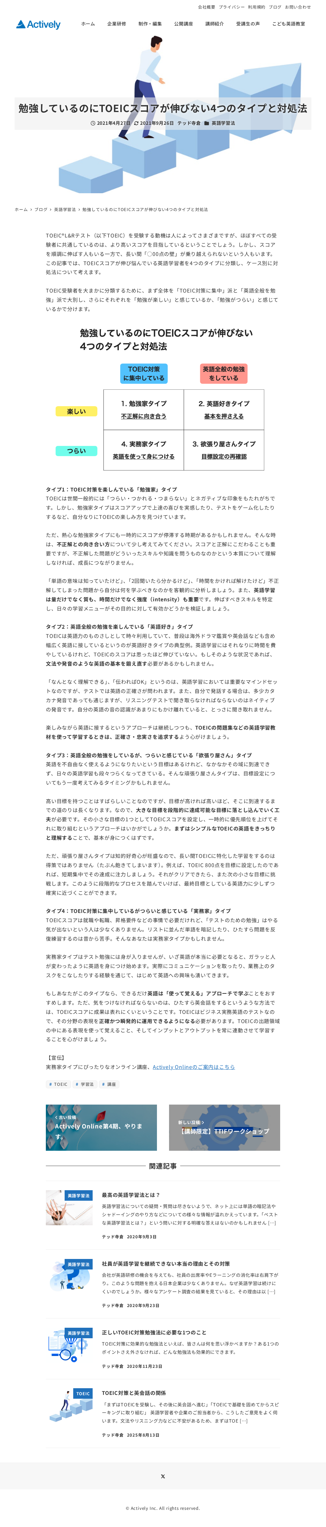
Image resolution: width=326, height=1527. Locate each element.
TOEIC (60, 1084)
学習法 (87, 1084)
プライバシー (232, 7)
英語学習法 (223, 123)
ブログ (275, 7)
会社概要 (207, 7)
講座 (111, 1084)
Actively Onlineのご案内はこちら (194, 1067)
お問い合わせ (298, 7)
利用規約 (257, 7)
